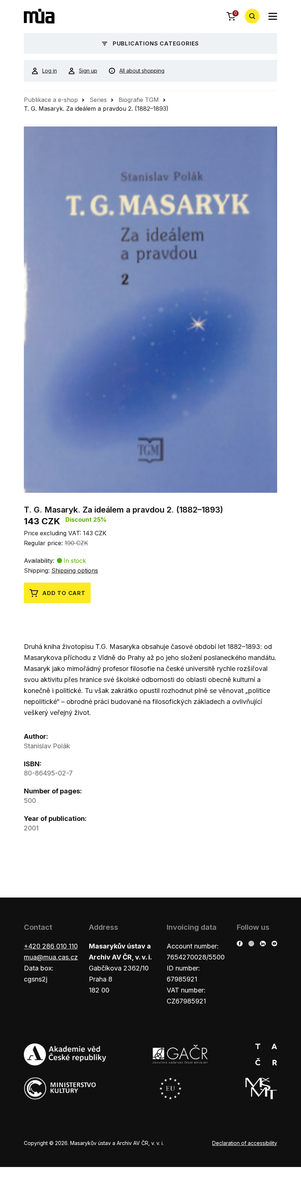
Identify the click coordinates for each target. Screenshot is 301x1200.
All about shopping (141, 70)
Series (98, 99)
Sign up (88, 70)
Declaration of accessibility (244, 1143)
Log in (49, 70)
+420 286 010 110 (51, 946)
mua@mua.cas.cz (51, 957)
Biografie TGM (139, 99)
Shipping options (74, 570)
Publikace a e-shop (51, 99)
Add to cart (64, 593)
